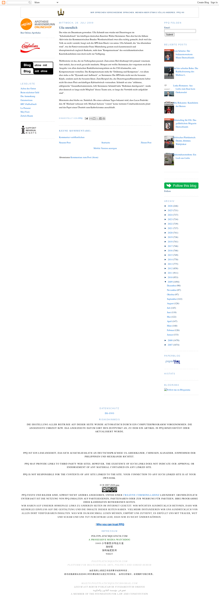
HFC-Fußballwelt (29, 104)
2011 (170, 272)
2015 (170, 254)
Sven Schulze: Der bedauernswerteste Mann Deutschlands (183, 54)
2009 (170, 281)
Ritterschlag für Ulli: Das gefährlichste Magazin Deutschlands (184, 123)
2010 (170, 277)
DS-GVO (109, 413)
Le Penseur (26, 108)
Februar (171, 330)
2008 (170, 340)
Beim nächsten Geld (30, 92)
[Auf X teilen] (97, 118)
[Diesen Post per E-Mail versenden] (91, 118)
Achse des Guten (28, 88)
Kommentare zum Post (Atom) (84, 157)
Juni (169, 312)
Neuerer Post (65, 142)
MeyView (25, 111)
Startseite (105, 142)
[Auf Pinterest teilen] (104, 118)
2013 (170, 263)
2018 (170, 241)
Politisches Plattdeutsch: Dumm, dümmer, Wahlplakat (184, 141)
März (169, 325)
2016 (170, 250)
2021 (170, 228)
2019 (170, 237)
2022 (170, 223)
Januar (170, 334)
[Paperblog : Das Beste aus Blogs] (172, 363)
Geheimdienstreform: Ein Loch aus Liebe (184, 156)
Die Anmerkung (28, 96)
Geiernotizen (27, 100)
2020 (170, 232)
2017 (170, 246)
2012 (170, 268)
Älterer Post (146, 142)
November (172, 289)
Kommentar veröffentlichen (72, 137)
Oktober (171, 294)
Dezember (172, 285)
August (170, 303)
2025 (170, 210)
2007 (170, 344)
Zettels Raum (27, 115)
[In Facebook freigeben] (100, 118)
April (169, 321)
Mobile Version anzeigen (105, 148)
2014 (170, 259)
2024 (170, 214)
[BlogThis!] (94, 118)
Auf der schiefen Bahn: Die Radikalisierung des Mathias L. (185, 71)
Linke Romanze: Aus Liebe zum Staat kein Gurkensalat (184, 89)
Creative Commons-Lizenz (141, 494)
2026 (170, 205)
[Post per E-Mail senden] (86, 118)
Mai (169, 316)
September (172, 298)
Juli (169, 307)
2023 (170, 219)
